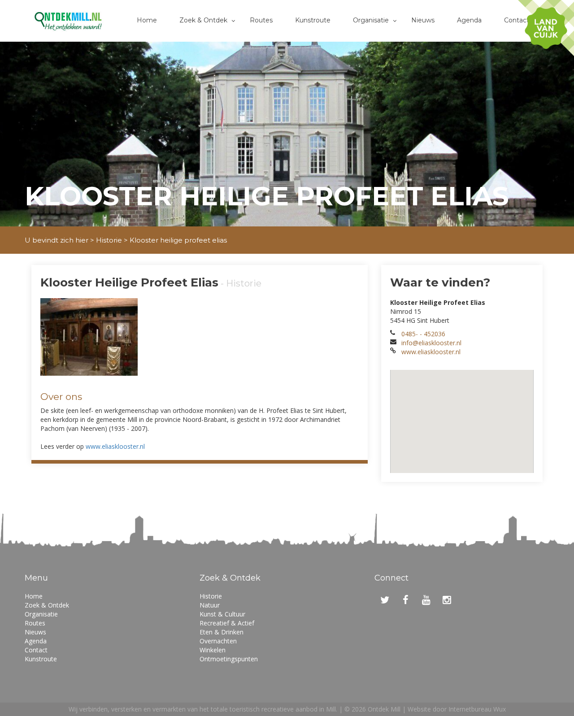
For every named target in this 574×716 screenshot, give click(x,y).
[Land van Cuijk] (546, 28)
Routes (261, 20)
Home (147, 20)
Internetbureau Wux (477, 709)
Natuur (210, 605)
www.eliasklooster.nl (115, 446)
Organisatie (371, 20)
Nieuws (423, 20)
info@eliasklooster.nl (431, 342)
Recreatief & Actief (227, 623)
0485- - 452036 (423, 334)
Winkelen (213, 650)
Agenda (469, 20)
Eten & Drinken (222, 632)
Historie (109, 240)
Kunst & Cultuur (222, 614)
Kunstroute (312, 20)
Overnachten (218, 641)
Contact (516, 20)
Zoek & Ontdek (203, 20)
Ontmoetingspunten (229, 659)
